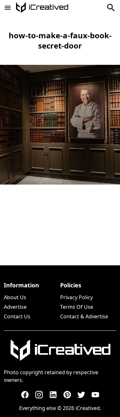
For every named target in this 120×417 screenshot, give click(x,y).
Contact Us (17, 316)
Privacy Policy (76, 297)
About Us (15, 297)
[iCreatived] (60, 350)
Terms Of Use (76, 306)
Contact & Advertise (84, 316)
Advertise (15, 306)
